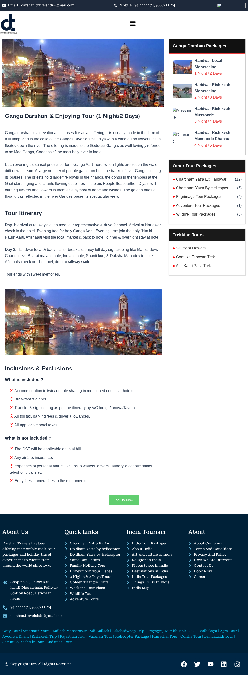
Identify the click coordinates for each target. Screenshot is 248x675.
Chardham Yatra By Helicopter (200, 188)
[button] (133, 23)
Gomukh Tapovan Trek (194, 257)
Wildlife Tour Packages (194, 214)
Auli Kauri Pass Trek (192, 266)
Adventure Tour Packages (196, 205)
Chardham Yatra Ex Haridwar (199, 179)
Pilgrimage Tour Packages (197, 197)
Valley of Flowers (189, 248)
